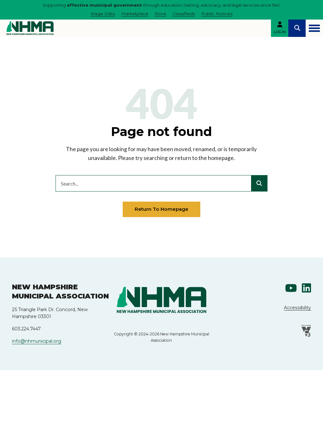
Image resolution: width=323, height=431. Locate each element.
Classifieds (184, 13)
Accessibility (297, 307)
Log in (280, 32)
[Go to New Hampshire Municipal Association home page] (30, 28)
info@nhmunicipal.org (36, 341)
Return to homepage (161, 209)
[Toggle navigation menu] (314, 28)
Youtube (291, 288)
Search (297, 28)
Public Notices (216, 13)
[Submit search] (259, 183)
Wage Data (103, 13)
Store (160, 13)
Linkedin (306, 288)
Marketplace (134, 13)
